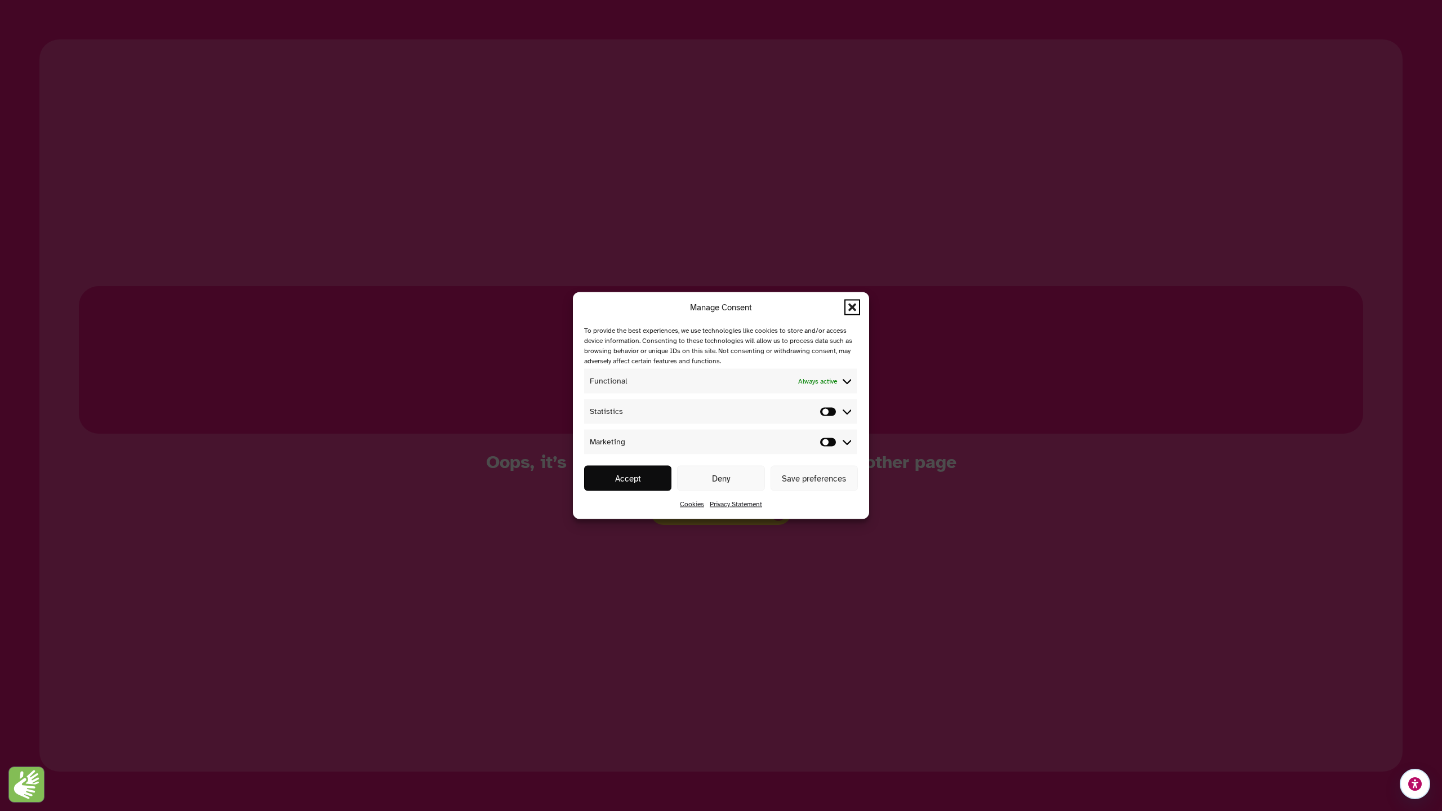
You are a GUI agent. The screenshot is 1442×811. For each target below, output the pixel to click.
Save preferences (814, 478)
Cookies (692, 504)
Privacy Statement (736, 504)
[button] (852, 307)
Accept (628, 478)
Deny (721, 478)
